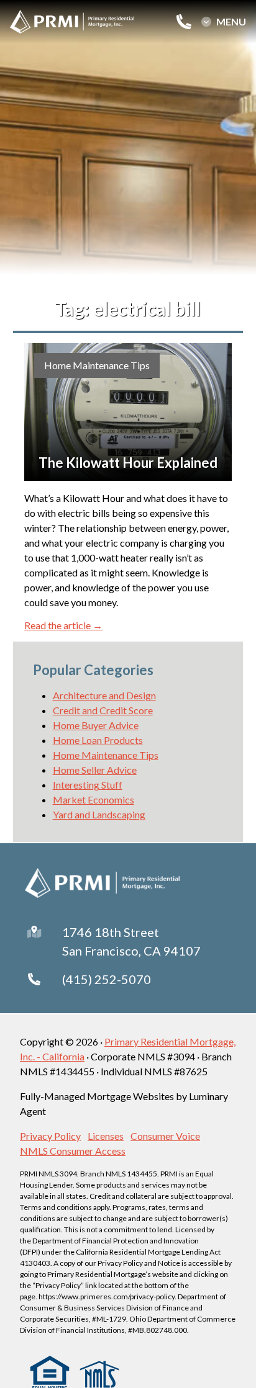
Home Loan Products (98, 740)
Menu (231, 21)
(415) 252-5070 (106, 979)
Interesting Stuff (87, 784)
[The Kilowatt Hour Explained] (128, 412)
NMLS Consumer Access (73, 1151)
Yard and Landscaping (99, 814)
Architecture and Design (104, 695)
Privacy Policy (50, 1136)
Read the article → (63, 625)
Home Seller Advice (95, 770)
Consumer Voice (165, 1136)
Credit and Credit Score (103, 710)
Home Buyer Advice (96, 725)
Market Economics (93, 799)
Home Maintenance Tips (97, 365)
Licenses (106, 1136)
